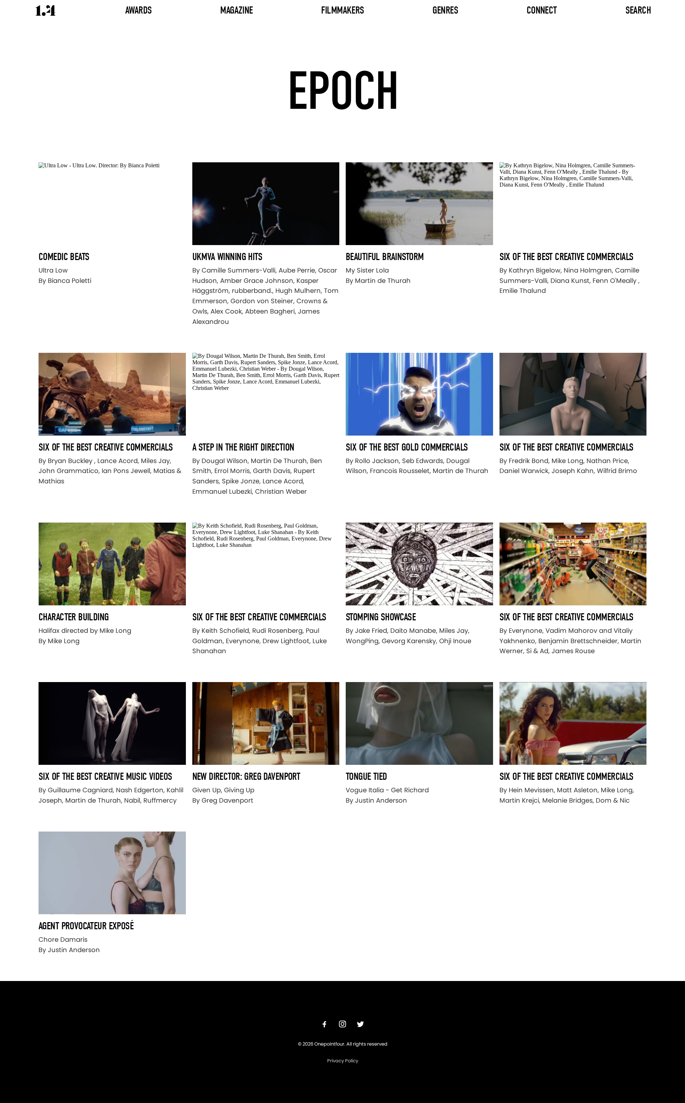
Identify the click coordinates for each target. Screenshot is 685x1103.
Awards (138, 10)
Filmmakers (342, 10)
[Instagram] (342, 1025)
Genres (445, 10)
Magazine (236, 10)
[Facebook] (324, 1025)
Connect (542, 10)
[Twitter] (360, 1025)
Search (638, 10)
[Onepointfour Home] (45, 10)
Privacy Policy (342, 1060)
